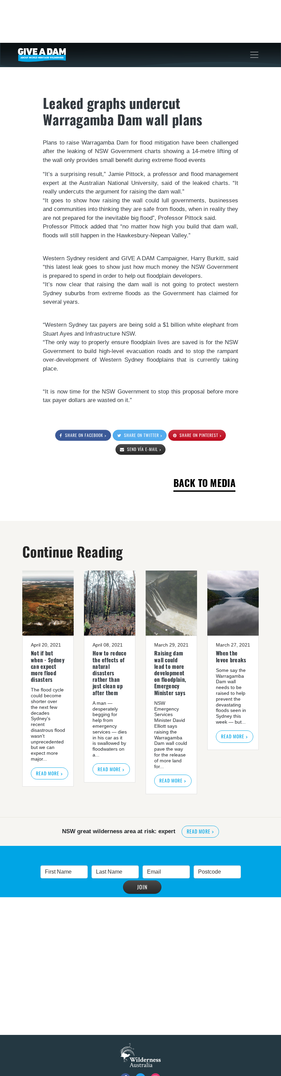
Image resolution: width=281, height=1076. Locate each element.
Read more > (49, 773)
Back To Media (204, 483)
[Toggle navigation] (254, 55)
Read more (200, 831)
